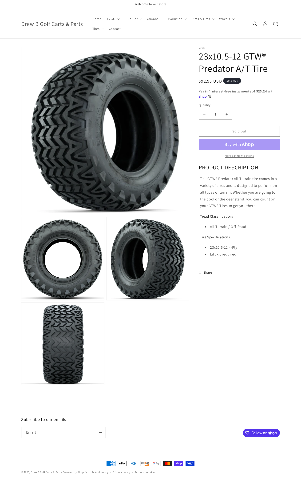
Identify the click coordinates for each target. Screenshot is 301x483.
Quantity (204, 105)
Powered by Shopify (75, 472)
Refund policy (99, 472)
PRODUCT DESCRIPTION (228, 167)
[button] (113, 19)
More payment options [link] (239, 156)
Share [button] (207, 272)
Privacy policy (121, 472)
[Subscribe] (100, 432)
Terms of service (144, 472)
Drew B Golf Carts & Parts (47, 472)
